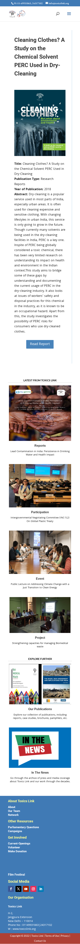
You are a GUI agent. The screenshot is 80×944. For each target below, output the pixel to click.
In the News (40, 772)
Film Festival (16, 874)
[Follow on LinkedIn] (41, 889)
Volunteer (14, 847)
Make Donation (17, 851)
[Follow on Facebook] (11, 889)
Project (40, 637)
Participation (40, 512)
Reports (40, 445)
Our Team (14, 811)
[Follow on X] (18, 889)
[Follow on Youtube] (26, 889)
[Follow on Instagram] (33, 889)
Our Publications (40, 709)
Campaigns (15, 831)
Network (13, 815)
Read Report (40, 344)
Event (40, 578)
